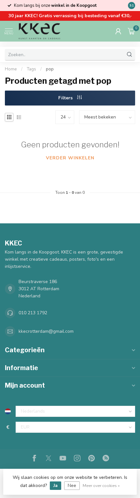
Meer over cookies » (101, 485)
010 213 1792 (33, 313)
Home (11, 69)
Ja (55, 485)
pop (50, 69)
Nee (72, 485)
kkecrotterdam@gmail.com (46, 331)
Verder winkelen (70, 158)
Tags (31, 69)
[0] (131, 31)
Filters (66, 98)
